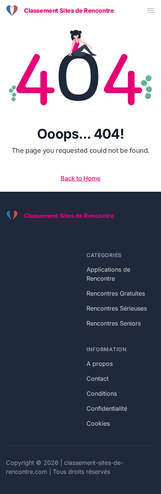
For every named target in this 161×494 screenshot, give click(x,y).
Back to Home (80, 178)
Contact (97, 378)
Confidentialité (106, 408)
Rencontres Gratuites (115, 293)
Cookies (98, 423)
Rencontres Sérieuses (116, 308)
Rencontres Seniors (113, 323)
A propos (99, 363)
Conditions (101, 393)
